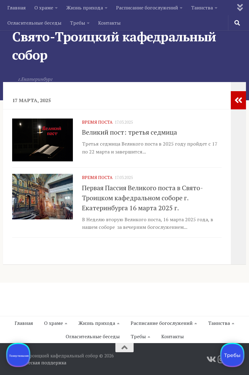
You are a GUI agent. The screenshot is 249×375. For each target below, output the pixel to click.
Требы (77, 22)
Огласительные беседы (34, 22)
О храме (43, 7)
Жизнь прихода (84, 7)
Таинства (202, 7)
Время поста (97, 122)
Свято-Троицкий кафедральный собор (114, 45)
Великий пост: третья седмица (129, 132)
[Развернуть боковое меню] (238, 100)
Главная (16, 7)
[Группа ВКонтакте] (210, 359)
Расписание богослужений (147, 7)
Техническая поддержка (39, 363)
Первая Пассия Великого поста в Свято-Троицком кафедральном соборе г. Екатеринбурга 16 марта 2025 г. (142, 197)
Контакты (109, 22)
